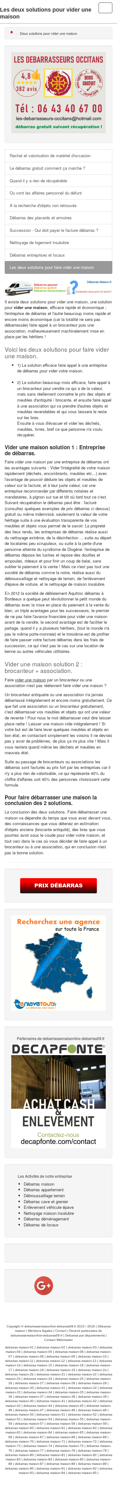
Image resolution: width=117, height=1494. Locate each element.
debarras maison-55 (69, 1419)
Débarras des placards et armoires (41, 218)
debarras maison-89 (92, 1463)
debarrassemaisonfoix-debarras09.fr (50, 1326)
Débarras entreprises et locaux (37, 255)
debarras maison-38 (60, 1396)
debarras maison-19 (60, 1370)
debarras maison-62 (82, 1428)
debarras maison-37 (29, 1396)
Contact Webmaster (58, 1340)
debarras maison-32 (82, 1388)
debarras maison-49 (92, 1410)
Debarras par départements (85, 1335)
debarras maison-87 (29, 1463)
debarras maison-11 (19, 1361)
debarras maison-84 (37, 1459)
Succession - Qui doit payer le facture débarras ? (54, 230)
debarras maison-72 (82, 1441)
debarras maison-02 (51, 1347)
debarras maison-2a (92, 1370)
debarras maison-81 (51, 1455)
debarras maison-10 (92, 1356)
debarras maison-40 (19, 1401)
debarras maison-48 (60, 1410)
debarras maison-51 (51, 1414)
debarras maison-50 (19, 1414)
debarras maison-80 (19, 1455)
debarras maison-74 (37, 1446)
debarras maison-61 (51, 1428)
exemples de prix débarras (66, 508)
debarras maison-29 (92, 1383)
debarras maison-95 (82, 1473)
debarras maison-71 (51, 1441)
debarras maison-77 (29, 1450)
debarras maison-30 (19, 1388)
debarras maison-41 (51, 1401)
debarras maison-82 (82, 1455)
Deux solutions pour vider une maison (48, 33)
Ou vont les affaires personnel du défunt (46, 193)
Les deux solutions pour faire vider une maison (52, 267)
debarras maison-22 (82, 1374)
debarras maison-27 (29, 1383)
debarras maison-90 (19, 1468)
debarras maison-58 (60, 1423)
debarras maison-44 (37, 1405)
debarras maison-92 (82, 1468)
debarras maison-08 (29, 1356)
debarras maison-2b (19, 1374)
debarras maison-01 (19, 1347)
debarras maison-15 (37, 1365)
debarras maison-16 (69, 1365)
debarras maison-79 (92, 1450)
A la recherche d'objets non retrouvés (43, 205)
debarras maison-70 (19, 1441)
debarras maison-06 (69, 1351)
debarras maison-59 (92, 1423)
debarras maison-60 (19, 1428)
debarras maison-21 (51, 1374)
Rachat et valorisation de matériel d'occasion (50, 155)
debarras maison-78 (60, 1450)
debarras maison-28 (60, 1383)
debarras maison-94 (51, 1473)
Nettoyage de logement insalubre (39, 242)
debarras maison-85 (69, 1459)
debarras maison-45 (69, 1405)
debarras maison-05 (37, 1351)
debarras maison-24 (37, 1378)
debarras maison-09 (60, 1356)
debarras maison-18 (29, 1370)
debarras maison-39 (92, 1396)
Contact (60, 1330)
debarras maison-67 (29, 1437)
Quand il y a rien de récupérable (38, 181)
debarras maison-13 (82, 1361)
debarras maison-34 (37, 1392)
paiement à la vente (40, 566)
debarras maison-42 (82, 1401)
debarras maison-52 (82, 1414)
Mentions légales (40, 1330)
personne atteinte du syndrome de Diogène (43, 549)
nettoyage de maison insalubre (76, 584)
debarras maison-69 (92, 1437)
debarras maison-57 (29, 1423)
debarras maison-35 (69, 1392)
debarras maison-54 (37, 1419)
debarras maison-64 (37, 1432)
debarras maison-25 (69, 1378)
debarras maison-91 (51, 1468)
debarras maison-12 (50, 1361)
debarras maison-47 (29, 1410)
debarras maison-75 (69, 1446)
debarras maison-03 (82, 1347)
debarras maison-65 (69, 1432)
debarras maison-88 (60, 1463)
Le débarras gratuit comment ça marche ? (47, 168)
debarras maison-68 (60, 1437)
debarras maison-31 (51, 1388)
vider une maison (72, 302)
